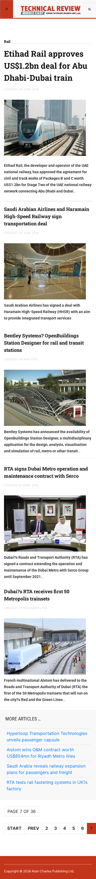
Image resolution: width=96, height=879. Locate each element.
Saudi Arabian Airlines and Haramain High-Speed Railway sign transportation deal (46, 216)
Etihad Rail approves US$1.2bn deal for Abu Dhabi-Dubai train (45, 65)
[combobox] (89, 9)
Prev (33, 828)
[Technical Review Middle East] (53, 8)
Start (14, 828)
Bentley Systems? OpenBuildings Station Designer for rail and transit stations (44, 342)
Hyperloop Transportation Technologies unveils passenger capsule (47, 736)
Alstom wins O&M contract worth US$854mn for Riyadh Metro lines (41, 753)
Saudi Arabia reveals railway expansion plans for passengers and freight (46, 769)
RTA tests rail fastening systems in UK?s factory (47, 785)
